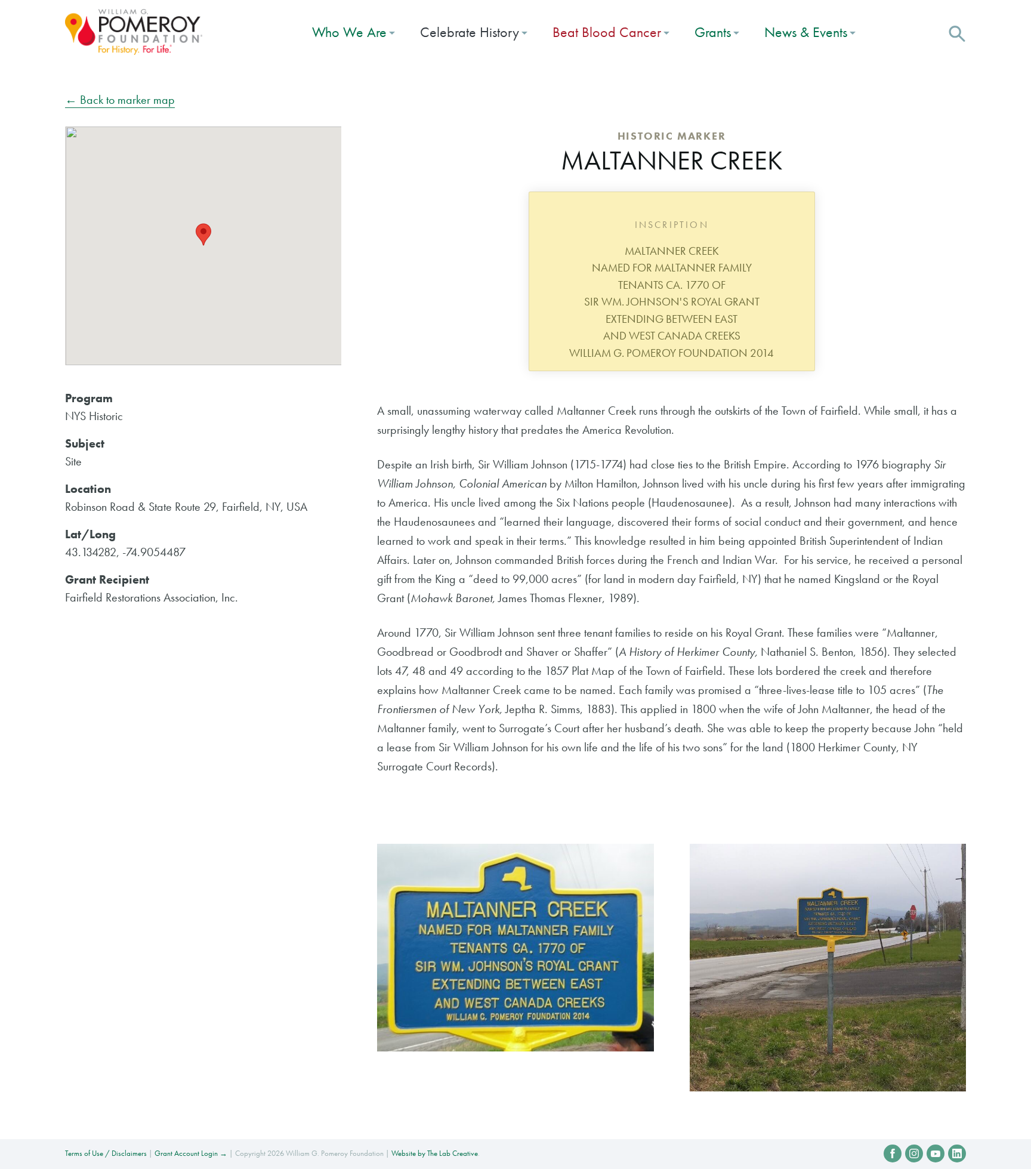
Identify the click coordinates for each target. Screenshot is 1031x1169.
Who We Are (349, 32)
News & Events (805, 32)
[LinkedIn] (957, 1153)
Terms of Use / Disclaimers (106, 1153)
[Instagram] (914, 1153)
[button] (957, 32)
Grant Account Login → (191, 1153)
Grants (712, 32)
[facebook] (893, 1153)
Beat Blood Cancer (606, 32)
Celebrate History (469, 32)
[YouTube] (935, 1153)
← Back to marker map (120, 99)
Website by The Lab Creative (434, 1153)
